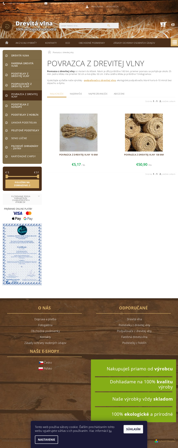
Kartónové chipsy (23, 156)
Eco (68, 42)
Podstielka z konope (20, 105)
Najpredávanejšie (98, 93)
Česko (47, 362)
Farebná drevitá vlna (22, 64)
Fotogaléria (45, 325)
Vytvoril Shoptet (167, 441)
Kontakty (51, 42)
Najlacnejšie (57, 93)
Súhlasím (133, 429)
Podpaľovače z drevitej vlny (21, 85)
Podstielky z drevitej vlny (20, 75)
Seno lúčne (19, 138)
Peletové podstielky (25, 130)
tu (110, 431)
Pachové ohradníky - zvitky (24, 147)
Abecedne (119, 93)
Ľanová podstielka (24, 122)
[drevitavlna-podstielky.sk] (31, 26)
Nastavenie (46, 440)
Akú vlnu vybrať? (26, 42)
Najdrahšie (76, 93)
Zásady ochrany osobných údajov (134, 42)
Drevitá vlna (20, 55)
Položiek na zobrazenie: (22, 184)
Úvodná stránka (7, 42)
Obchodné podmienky (92, 42)
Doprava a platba (45, 319)
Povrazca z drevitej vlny (24, 95)
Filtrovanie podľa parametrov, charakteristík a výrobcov (20, 199)
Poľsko (47, 368)
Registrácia (112, 6)
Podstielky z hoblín (24, 114)
